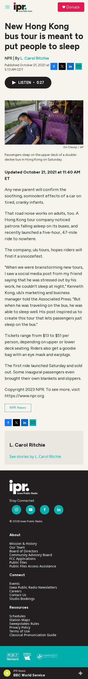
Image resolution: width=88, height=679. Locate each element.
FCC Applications (22, 558)
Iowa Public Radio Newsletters (33, 587)
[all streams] (82, 673)
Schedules (17, 616)
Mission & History (23, 543)
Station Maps (19, 620)
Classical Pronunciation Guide (32, 635)
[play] (7, 673)
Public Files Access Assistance (32, 566)
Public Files (18, 562)
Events (14, 583)
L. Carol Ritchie (34, 58)
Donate (73, 7)
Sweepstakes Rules (24, 623)
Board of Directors (23, 551)
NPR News (18, 408)
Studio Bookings (22, 598)
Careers (15, 591)
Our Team (17, 547)
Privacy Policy (19, 627)
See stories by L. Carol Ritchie (35, 456)
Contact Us (17, 595)
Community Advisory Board (30, 555)
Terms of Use (19, 631)
